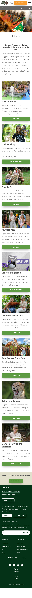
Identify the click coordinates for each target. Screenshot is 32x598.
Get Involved (19, 515)
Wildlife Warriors (21, 543)
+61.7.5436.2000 (6, 488)
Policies (16, 574)
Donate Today (16, 464)
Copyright (16, 569)
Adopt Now (16, 418)
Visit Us (3, 553)
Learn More (16, 332)
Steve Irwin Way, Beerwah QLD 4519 (11, 491)
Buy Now (16, 118)
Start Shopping (16, 161)
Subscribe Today (16, 290)
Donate (6, 515)
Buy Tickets (20, 3)
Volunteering (5, 543)
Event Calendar (20, 539)
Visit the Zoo (16, 481)
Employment (5, 539)
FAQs (3, 549)
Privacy (16, 576)
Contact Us (8, 500)
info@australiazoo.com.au (8, 494)
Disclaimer (16, 571)
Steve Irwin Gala (21, 546)
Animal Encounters (6, 546)
